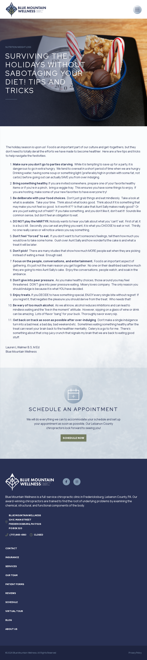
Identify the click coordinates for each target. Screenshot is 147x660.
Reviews (10, 593)
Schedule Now (73, 438)
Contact (11, 548)
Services (11, 566)
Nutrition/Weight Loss (18, 47)
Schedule (11, 602)
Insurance (12, 557)
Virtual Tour (14, 611)
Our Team (11, 575)
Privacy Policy (135, 652)
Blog (8, 620)
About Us (11, 629)
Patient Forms (14, 584)
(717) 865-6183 (18, 534)
